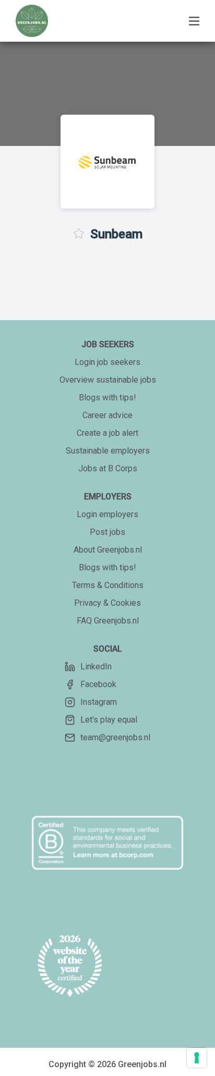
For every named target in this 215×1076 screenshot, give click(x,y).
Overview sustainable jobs (107, 380)
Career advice (107, 415)
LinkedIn (96, 666)
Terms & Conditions (108, 585)
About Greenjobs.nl (108, 550)
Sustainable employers (108, 451)
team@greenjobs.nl (115, 737)
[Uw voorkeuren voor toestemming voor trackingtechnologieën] (197, 1058)
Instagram (98, 702)
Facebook (98, 684)
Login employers (107, 514)
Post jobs (107, 532)
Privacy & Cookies (107, 603)
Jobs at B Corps (107, 468)
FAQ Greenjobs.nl (108, 621)
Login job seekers (107, 362)
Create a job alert (107, 433)
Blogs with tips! (107, 397)
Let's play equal (108, 720)
